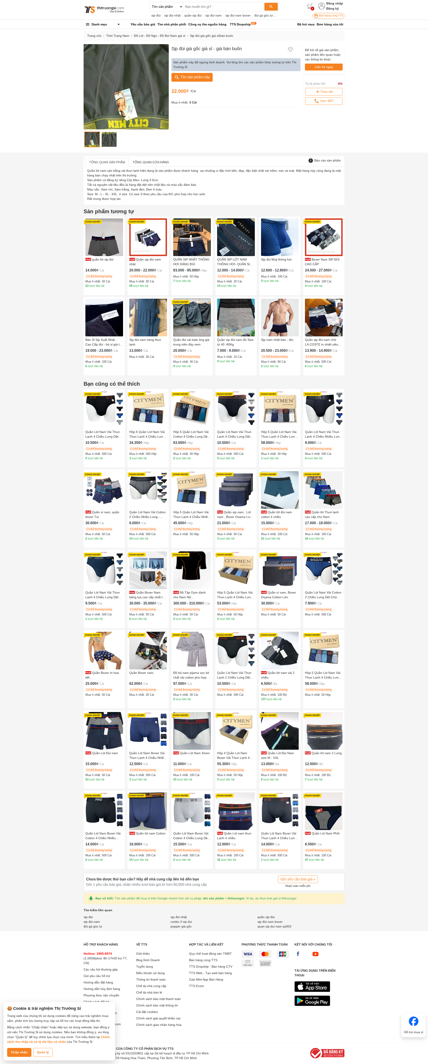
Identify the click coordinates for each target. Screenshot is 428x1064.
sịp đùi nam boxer (238, 15)
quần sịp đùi (193, 15)
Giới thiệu (143, 953)
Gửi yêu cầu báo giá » (297, 879)
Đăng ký (332, 8)
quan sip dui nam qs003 (274, 926)
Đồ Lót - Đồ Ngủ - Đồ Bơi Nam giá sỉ (159, 35)
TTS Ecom (196, 986)
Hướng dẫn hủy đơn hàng (102, 989)
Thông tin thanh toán (151, 979)
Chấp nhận (19, 1052)
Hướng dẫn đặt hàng (98, 982)
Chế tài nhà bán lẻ (149, 992)
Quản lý (43, 1052)
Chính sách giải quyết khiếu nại (158, 1018)
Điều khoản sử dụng (150, 973)
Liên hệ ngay (324, 67)
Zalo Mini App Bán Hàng (206, 979)
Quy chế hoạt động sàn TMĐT (210, 953)
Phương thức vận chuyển (101, 995)
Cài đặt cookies (147, 1012)
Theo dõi (326, 91)
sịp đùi (155, 15)
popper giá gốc (181, 926)
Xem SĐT (326, 101)
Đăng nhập (334, 3)
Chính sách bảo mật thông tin (157, 1005)
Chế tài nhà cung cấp (151, 986)
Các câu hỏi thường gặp (101, 969)
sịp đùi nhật (172, 15)
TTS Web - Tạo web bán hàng (210, 973)
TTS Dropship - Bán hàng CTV (210, 966)
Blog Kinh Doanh (148, 960)
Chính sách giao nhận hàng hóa (158, 1025)
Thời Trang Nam (117, 35)
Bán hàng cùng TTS (330, 15)
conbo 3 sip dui (181, 921)
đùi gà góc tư (263, 15)
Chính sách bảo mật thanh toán (158, 999)
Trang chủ (94, 35)
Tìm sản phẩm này (195, 77)
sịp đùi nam (213, 15)
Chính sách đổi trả (96, 1002)
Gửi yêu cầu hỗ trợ (97, 976)
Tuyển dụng (144, 966)
